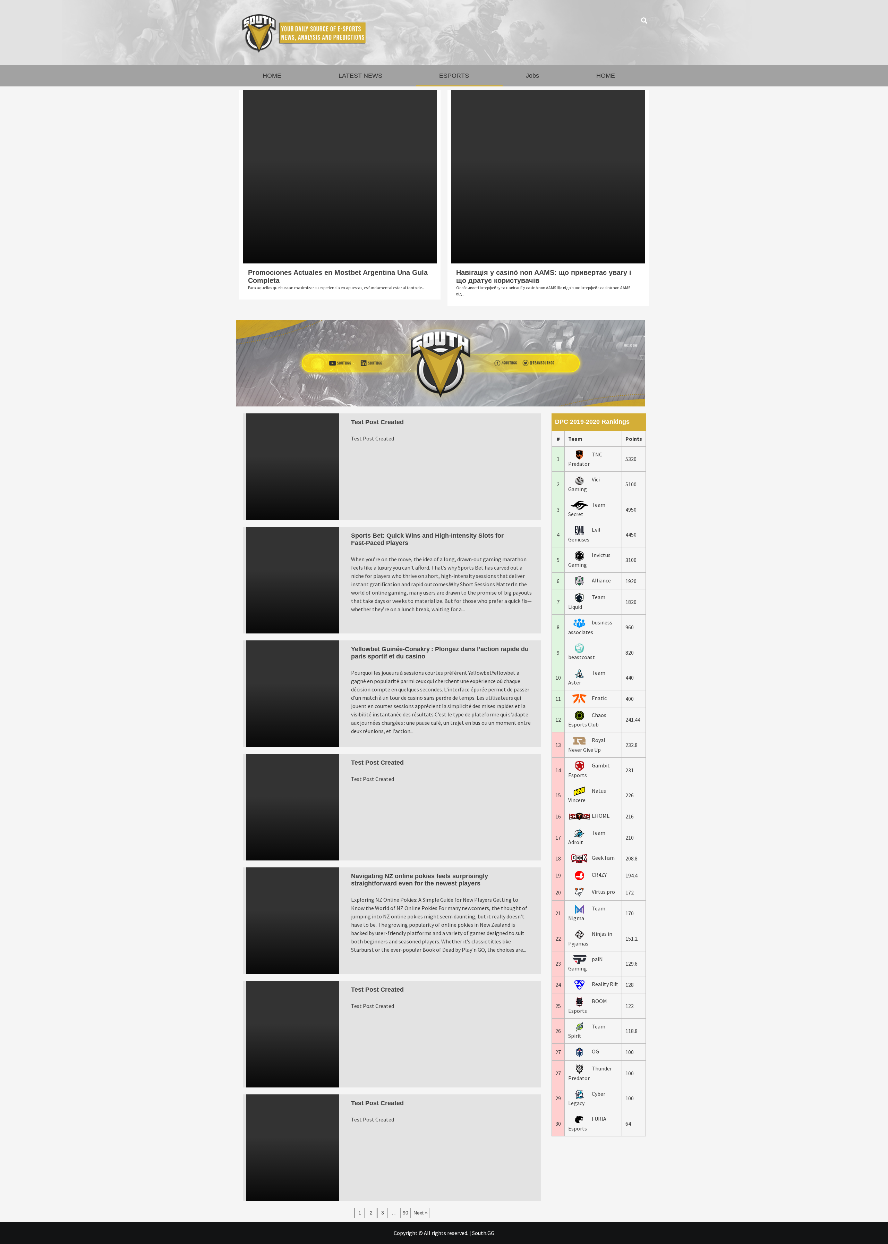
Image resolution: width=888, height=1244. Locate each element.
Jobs (532, 75)
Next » (420, 1213)
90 (405, 1213)
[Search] (644, 20)
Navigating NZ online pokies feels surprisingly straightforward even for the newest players (419, 880)
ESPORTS (454, 75)
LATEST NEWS (360, 75)
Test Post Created (377, 422)
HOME (272, 75)
